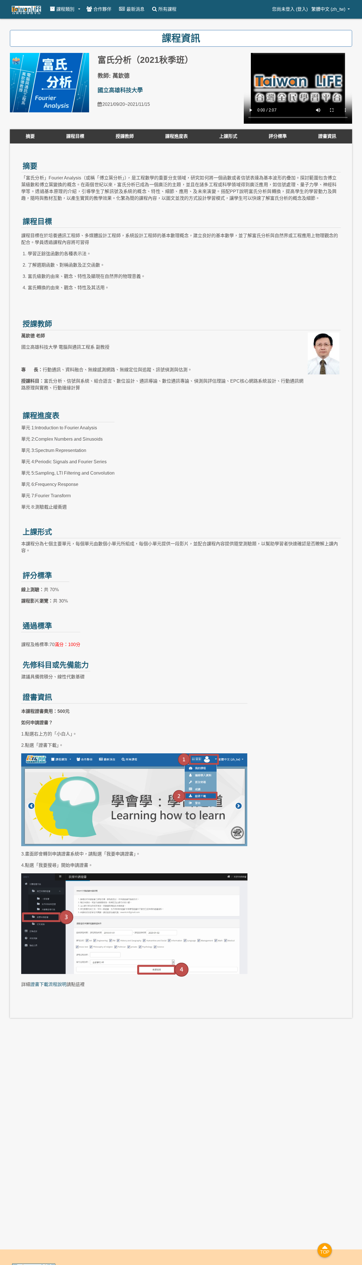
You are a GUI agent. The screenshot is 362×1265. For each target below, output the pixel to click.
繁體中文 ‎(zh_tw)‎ (328, 9)
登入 (301, 9)
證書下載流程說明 (48, 984)
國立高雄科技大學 (120, 90)
